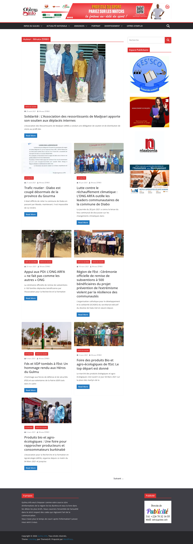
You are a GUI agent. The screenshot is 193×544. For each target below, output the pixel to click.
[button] (41, 26)
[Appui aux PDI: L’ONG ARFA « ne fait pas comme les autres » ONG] (46, 244)
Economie (28, 427)
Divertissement (112, 26)
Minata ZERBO (44, 111)
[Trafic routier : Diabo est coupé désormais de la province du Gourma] (46, 158)
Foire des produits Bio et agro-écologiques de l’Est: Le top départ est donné (98, 364)
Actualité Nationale (57, 26)
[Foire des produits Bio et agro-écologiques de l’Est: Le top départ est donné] (99, 334)
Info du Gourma (31, 262)
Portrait (96, 26)
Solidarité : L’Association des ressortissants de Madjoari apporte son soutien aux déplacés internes (72, 118)
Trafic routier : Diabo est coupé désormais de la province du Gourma (42, 192)
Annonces (79, 26)
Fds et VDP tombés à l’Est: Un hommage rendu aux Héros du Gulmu (46, 367)
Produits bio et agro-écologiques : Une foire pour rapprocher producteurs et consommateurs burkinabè (45, 443)
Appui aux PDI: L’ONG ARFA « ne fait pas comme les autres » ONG (44, 275)
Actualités (29, 178)
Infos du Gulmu (32, 26)
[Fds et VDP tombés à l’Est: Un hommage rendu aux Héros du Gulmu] (46, 336)
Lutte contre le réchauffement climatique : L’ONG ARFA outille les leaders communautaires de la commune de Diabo (98, 196)
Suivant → (119, 478)
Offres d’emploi (135, 26)
